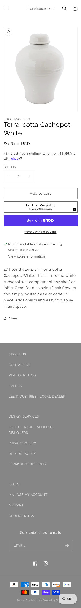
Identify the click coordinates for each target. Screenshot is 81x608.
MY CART (16, 505)
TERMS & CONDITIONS (27, 464)
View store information (26, 256)
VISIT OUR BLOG (22, 375)
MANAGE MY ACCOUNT (28, 495)
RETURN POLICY (22, 454)
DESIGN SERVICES (24, 416)
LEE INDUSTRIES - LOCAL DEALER (37, 396)
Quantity (10, 167)
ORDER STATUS (21, 516)
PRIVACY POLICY (22, 443)
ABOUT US (17, 354)
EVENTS (15, 386)
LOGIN (14, 484)
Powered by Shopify (53, 600)
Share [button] (13, 318)
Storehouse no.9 (34, 600)
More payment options (41, 231)
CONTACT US (19, 365)
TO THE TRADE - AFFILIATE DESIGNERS (31, 430)
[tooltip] (74, 209)
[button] (6, 8)
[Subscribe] (67, 545)
